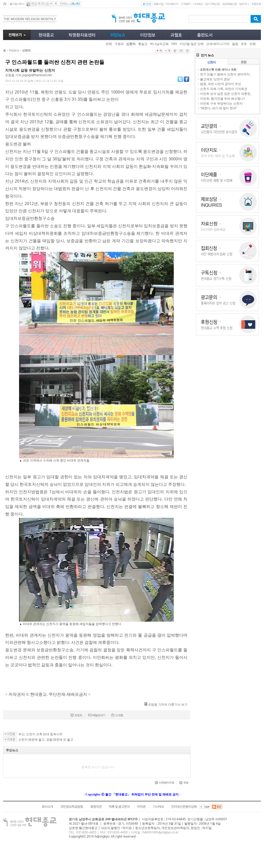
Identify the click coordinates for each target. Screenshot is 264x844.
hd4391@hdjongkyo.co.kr (161, 832)
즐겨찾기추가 (17, 3)
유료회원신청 (229, 3)
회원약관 (96, 806)
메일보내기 (98, 715)
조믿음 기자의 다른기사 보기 (167, 704)
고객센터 (185, 3)
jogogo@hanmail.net (37, 75)
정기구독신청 (212, 3)
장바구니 (244, 3)
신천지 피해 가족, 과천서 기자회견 (223, 89)
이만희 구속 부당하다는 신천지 (221, 103)
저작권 (141, 806)
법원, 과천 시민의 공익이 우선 (220, 84)
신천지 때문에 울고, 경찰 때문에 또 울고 (45, 740)
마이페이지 (172, 3)
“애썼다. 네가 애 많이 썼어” (218, 108)
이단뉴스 (14, 50)
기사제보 (197, 3)
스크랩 (119, 715)
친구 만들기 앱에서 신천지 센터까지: (225, 74)
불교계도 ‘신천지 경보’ (215, 79)
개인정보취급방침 (71, 806)
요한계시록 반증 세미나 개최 (218, 69)
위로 (185, 782)
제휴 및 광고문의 (119, 806)
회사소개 (47, 806)
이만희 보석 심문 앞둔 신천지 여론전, (225, 93)
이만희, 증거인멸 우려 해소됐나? (222, 98)
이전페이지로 (166, 782)
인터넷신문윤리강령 (184, 806)
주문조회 (256, 3)
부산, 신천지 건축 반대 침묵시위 (40, 734)
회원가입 (158, 3)
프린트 (78, 715)
